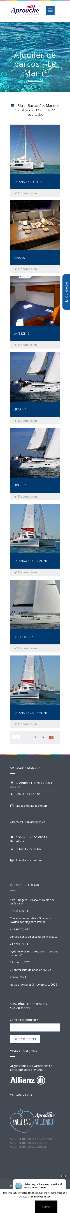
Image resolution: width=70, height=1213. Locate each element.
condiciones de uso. (41, 1196)
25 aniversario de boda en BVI (28, 970)
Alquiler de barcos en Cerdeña (31, 1139)
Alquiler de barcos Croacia (29, 1143)
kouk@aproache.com (29, 860)
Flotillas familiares (21, 984)
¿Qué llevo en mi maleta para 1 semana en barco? (34, 953)
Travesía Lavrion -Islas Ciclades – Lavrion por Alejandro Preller (30, 920)
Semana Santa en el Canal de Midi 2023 (34, 936)
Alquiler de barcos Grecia (28, 1146)
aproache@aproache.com (32, 805)
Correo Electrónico (24, 1020)
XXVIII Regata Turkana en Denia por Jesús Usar (32, 901)
